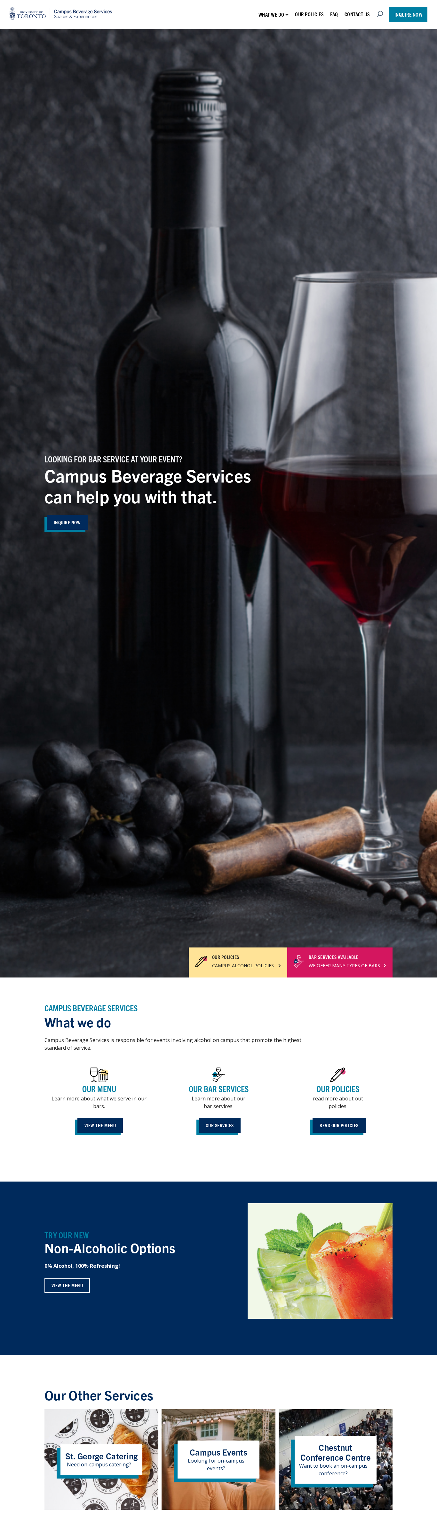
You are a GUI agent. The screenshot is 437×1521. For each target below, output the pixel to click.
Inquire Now (408, 14)
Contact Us (357, 14)
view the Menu (100, 1125)
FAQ (334, 14)
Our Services (220, 1125)
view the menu (67, 1285)
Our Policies (309, 14)
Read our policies (339, 1125)
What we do (271, 14)
